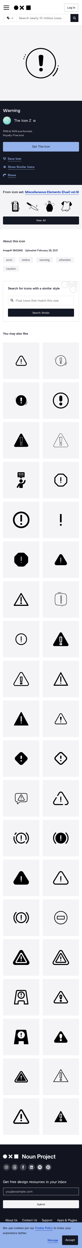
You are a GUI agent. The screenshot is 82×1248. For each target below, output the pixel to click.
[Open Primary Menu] (6, 8)
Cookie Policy (44, 1228)
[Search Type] (10, 18)
